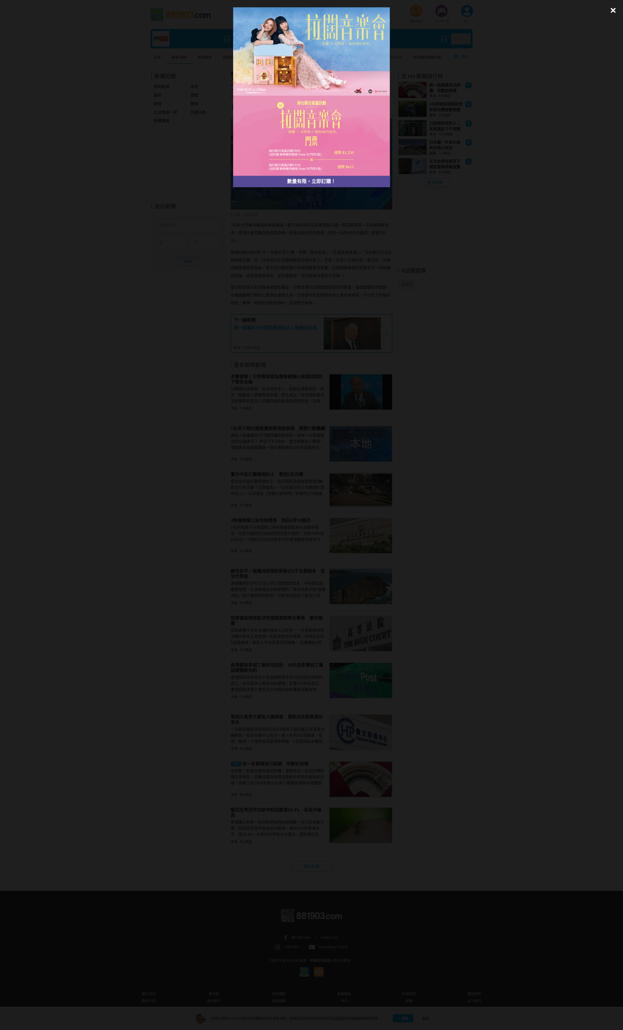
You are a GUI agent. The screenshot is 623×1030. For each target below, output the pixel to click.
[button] (612, 10)
